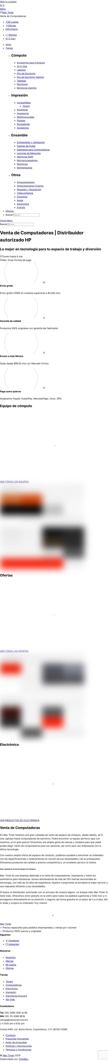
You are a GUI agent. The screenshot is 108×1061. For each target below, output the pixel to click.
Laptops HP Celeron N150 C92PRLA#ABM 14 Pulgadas (42, 461)
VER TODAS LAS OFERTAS (14, 651)
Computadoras (14, 985)
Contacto (11, 1035)
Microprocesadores (27, 160)
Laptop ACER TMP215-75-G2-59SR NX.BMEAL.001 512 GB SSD (47, 630)
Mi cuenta (11, 964)
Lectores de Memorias (29, 153)
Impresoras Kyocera (16, 996)
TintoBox (23, 1059)
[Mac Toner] (7, 12)
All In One (22, 66)
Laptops (21, 69)
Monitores (22, 84)
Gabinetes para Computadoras (33, 149)
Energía (21, 207)
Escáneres (22, 109)
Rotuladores (23, 124)
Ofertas (10, 211)
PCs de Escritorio (26, 73)
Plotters (21, 120)
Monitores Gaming (26, 88)
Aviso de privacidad (16, 1042)
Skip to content (8, 1)
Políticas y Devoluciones (19, 1046)
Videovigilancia (25, 193)
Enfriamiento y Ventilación (31, 142)
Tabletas (21, 80)
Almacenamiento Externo (30, 186)
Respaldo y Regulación (29, 189)
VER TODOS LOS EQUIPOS (14, 481)
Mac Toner (8, 1055)
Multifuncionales (25, 117)
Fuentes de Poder (26, 146)
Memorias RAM (25, 156)
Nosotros (10, 957)
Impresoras (23, 113)
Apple (20, 200)
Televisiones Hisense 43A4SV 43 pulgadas (35, 800)
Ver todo (10, 999)
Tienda (9, 48)
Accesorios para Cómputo (31, 62)
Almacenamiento (26, 182)
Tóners (26, 106)
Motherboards (24, 167)
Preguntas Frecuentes (17, 1038)
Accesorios (23, 127)
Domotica (22, 196)
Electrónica (23, 204)
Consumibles (24, 102)
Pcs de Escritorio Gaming (30, 77)
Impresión (11, 992)
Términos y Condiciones (18, 1049)
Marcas (9, 961)
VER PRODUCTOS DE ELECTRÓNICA (19, 820)
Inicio (8, 44)
